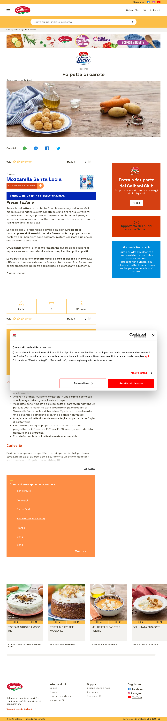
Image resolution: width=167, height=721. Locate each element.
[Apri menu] (8, 10)
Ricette (16, 30)
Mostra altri (82, 551)
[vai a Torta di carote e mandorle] (66, 602)
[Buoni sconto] (145, 10)
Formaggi (22, 500)
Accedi (136, 202)
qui (147, 356)
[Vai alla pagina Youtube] (158, 2)
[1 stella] (14, 162)
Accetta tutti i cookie (131, 383)
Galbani (9, 30)
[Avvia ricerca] (130, 22)
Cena (20, 536)
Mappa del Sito (58, 700)
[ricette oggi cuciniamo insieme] (83, 41)
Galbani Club (132, 10)
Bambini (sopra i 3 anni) (31, 518)
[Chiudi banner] (153, 335)
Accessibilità (94, 696)
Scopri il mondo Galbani (19, 708)
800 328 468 (153, 719)
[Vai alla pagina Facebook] (148, 2)
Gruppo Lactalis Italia (98, 687)
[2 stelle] (18, 162)
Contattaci (93, 691)
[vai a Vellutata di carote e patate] (108, 602)
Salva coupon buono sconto (21, 185)
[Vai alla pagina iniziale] (22, 10)
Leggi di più (89, 468)
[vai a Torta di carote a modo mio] (25, 602)
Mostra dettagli (139, 372)
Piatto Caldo (24, 509)
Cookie (53, 687)
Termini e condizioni (60, 696)
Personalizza (81, 383)
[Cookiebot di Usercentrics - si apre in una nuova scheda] (132, 335)
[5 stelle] (30, 162)
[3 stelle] (22, 162)
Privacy (53, 691)
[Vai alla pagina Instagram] (153, 2)
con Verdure (24, 490)
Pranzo (21, 527)
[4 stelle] (26, 162)
